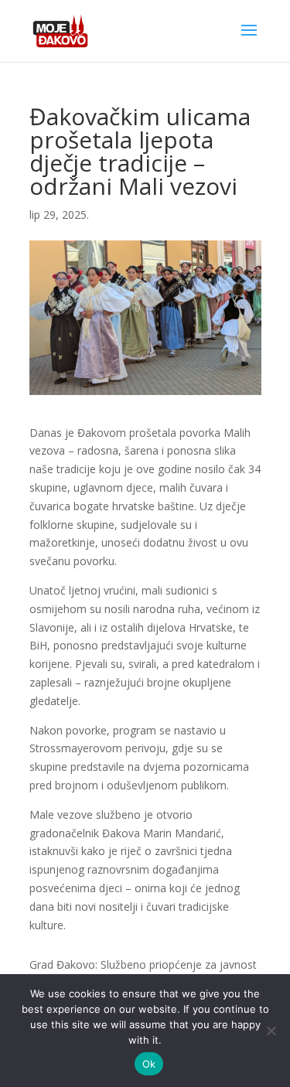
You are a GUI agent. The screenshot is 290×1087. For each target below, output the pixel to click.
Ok (149, 1064)
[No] (270, 1030)
